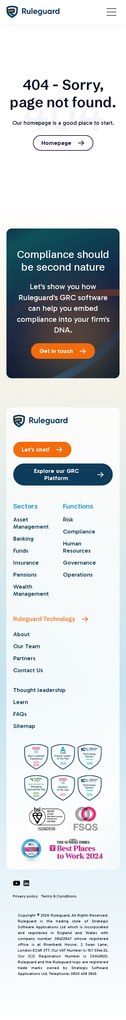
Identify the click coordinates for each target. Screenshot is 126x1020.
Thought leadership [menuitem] (39, 690)
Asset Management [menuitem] (31, 523)
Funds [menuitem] (20, 550)
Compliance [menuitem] (79, 531)
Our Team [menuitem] (26, 646)
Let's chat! (35, 449)
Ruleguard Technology (44, 619)
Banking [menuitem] (23, 538)
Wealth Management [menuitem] (31, 590)
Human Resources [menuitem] (77, 547)
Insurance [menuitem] (26, 562)
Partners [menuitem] (24, 658)
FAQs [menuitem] (20, 714)
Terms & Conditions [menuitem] (59, 896)
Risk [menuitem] (68, 519)
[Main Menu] (111, 12)
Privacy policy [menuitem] (25, 896)
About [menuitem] (21, 634)
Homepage (56, 143)
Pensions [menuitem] (25, 574)
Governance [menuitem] (79, 562)
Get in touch (56, 351)
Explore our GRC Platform (56, 474)
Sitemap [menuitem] (24, 726)
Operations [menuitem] (78, 574)
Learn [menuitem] (20, 702)
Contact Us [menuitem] (28, 670)
